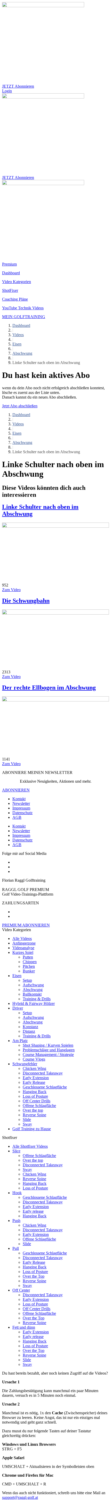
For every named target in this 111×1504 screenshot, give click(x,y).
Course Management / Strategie (48, 1054)
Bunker (29, 971)
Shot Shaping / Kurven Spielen (48, 1045)
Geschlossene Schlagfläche (45, 1087)
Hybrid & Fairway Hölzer (33, 1003)
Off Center (21, 1290)
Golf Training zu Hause (31, 1129)
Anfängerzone (24, 943)
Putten (28, 957)
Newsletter (21, 803)
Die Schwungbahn (26, 600)
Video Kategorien (16, 281)
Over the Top (33, 1276)
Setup (27, 980)
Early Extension (36, 1078)
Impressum (21, 808)
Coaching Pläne (15, 299)
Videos (18, 335)
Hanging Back (34, 1091)
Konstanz (30, 1026)
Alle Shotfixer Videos (30, 1146)
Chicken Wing (34, 1068)
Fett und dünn (23, 1327)
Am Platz (20, 1040)
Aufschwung (33, 985)
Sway (27, 1124)
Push (16, 1220)
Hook (17, 1193)
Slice (16, 1151)
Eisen (16, 344)
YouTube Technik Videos (23, 308)
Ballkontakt (32, 994)
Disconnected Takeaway (43, 1073)
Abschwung (22, 353)
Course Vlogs (34, 1059)
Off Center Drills (36, 1101)
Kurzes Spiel (22, 952)
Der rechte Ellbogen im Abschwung (49, 687)
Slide (27, 1119)
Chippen (30, 962)
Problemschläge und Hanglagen (49, 1050)
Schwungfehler (24, 1064)
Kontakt (19, 799)
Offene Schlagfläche (39, 1105)
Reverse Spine (34, 1115)
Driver (17, 1008)
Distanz (29, 1031)
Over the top (33, 1110)
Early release (33, 1211)
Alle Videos (22, 938)
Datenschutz (22, 813)
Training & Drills (37, 999)
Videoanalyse (23, 948)
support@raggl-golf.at (20, 1497)
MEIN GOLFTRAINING (23, 317)
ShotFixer (10, 290)
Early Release (34, 1082)
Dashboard (11, 273)
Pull (15, 1248)
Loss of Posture (35, 1096)
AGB (16, 817)
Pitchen (29, 966)
